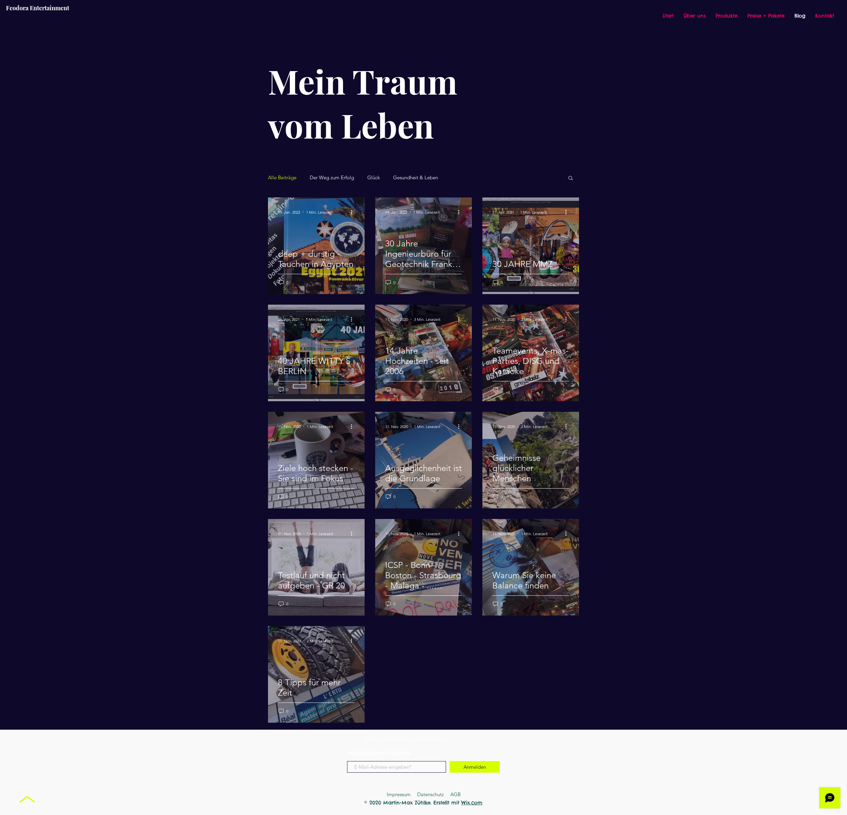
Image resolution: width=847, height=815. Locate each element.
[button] (570, 178)
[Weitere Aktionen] (354, 212)
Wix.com (471, 802)
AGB (455, 794)
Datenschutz (430, 794)
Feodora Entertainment (37, 8)
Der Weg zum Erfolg (332, 178)
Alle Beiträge (282, 178)
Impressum (399, 794)
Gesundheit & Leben (415, 178)
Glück (373, 178)
